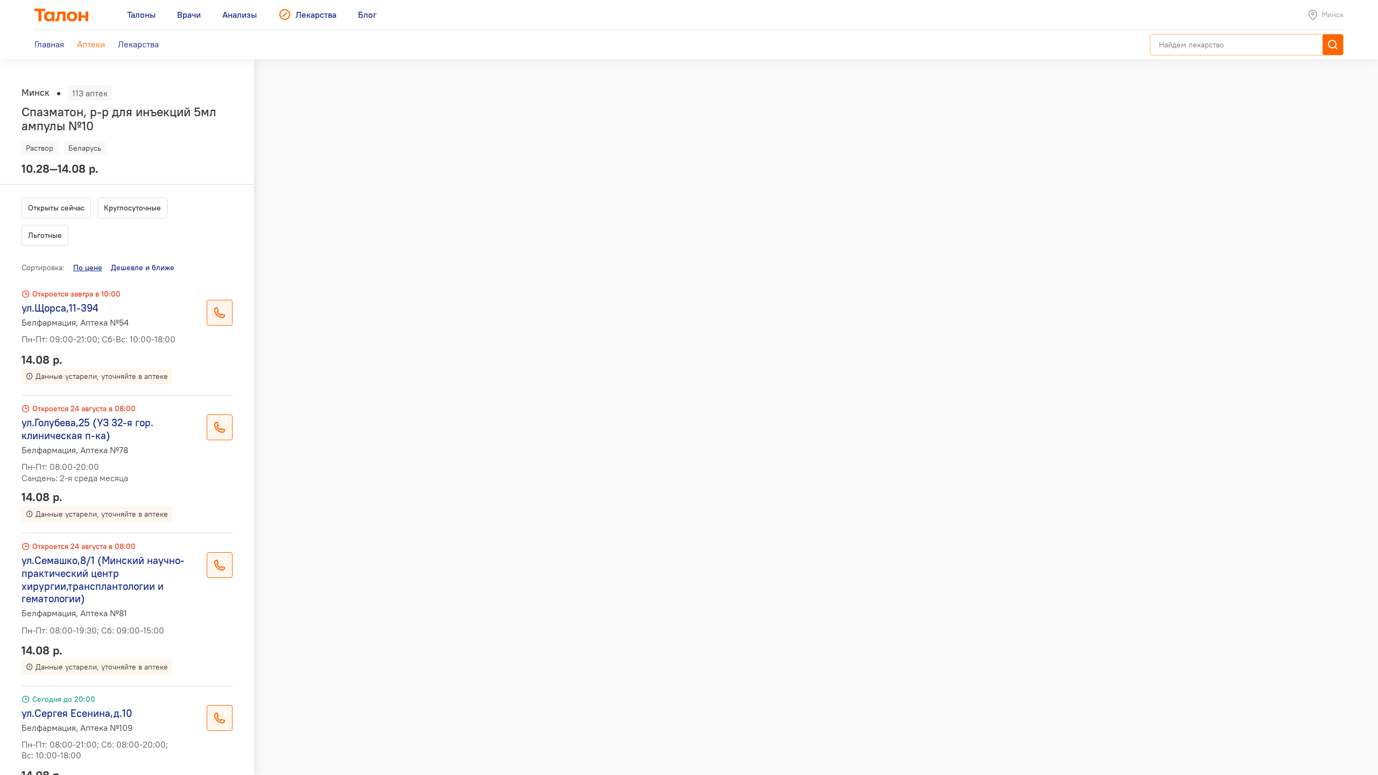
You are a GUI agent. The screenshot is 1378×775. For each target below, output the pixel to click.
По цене (87, 267)
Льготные (45, 235)
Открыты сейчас (56, 208)
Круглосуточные (132, 208)
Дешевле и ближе (142, 267)
